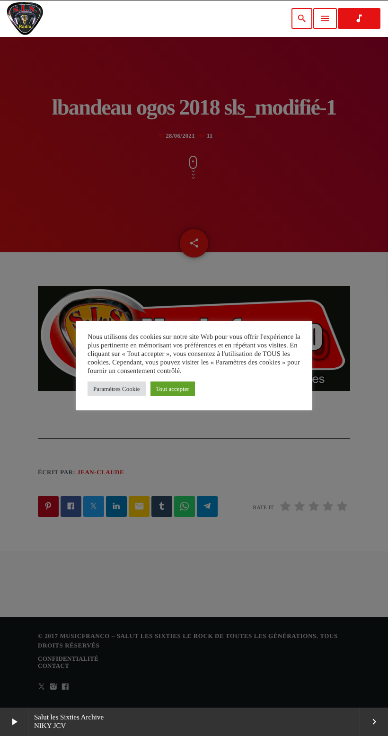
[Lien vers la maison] (25, 18)
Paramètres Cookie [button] (116, 388)
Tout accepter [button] (172, 388)
